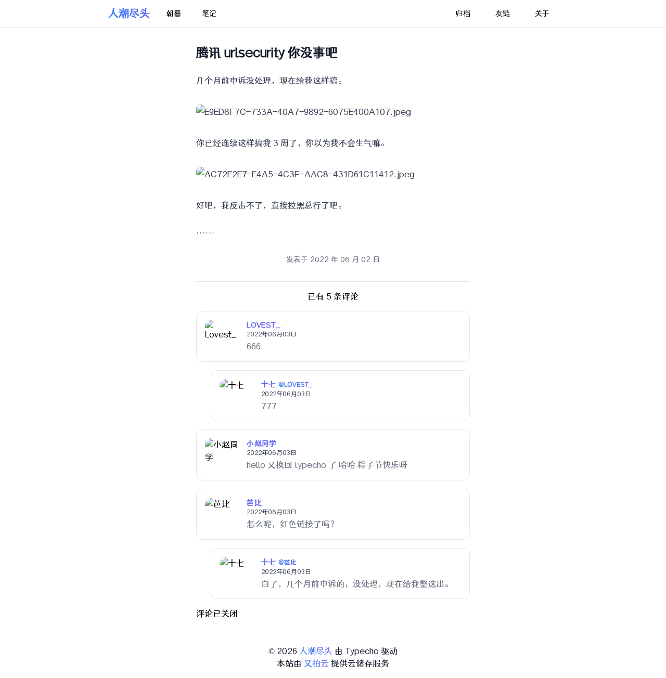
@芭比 (287, 562)
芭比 (254, 502)
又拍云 (316, 663)
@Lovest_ (295, 384)
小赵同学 (261, 443)
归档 (463, 13)
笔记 (209, 13)
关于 (542, 13)
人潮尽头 (129, 13)
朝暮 (173, 13)
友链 (502, 13)
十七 (268, 384)
